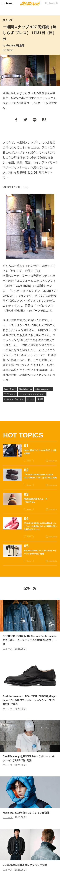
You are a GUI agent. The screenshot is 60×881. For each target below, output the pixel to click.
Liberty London (25, 389)
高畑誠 (40, 399)
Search (53, 3)
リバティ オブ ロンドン (13, 399)
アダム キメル (10, 394)
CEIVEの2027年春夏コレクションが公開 (25, 864)
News (29, 461)
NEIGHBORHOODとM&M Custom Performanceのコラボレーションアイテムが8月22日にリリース (29, 640)
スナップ (8, 20)
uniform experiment (43, 389)
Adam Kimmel (10, 389)
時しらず (30, 399)
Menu (9, 3)
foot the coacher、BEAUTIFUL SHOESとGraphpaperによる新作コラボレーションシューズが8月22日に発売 (29, 700)
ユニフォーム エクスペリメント (32, 394)
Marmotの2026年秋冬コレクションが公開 (26, 812)
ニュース (8, 648)
